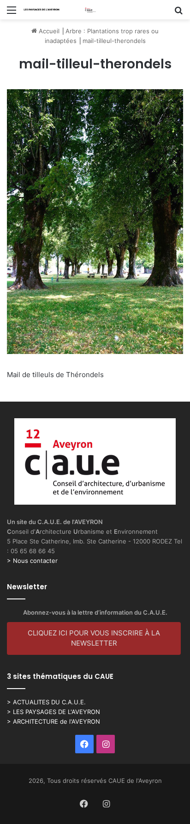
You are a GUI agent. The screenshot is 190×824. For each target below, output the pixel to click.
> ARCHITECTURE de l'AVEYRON (53, 721)
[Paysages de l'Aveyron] (60, 9)
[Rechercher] (178, 13)
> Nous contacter (32, 560)
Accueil (48, 31)
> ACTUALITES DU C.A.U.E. (46, 702)
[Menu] (11, 13)
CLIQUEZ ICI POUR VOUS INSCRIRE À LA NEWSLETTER (94, 638)
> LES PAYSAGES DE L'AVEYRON (53, 711)
